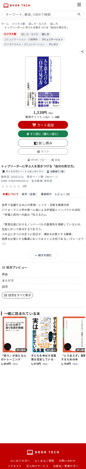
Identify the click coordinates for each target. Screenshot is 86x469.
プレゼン (53, 44)
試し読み (45, 142)
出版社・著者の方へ (65, 466)
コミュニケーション (52, 39)
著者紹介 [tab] (46, 194)
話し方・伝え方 (38, 23)
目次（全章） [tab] (30, 194)
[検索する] (79, 14)
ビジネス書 (18, 23)
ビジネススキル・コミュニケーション (24, 44)
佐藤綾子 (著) (57, 171)
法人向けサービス (37, 466)
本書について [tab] (11, 194)
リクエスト (15, 466)
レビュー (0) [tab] (62, 194)
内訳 (56, 117)
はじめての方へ (20, 461)
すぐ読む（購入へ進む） (44, 134)
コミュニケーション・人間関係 (21, 39)
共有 (57, 160)
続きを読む (45, 255)
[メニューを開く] (79, 5)
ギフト (44, 151)
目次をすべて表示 (19, 295)
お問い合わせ (67, 461)
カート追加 (45, 124)
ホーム (5, 23)
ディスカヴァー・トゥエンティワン (24, 171)
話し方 (54, 23)
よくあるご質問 (44, 461)
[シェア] (82, 51)
